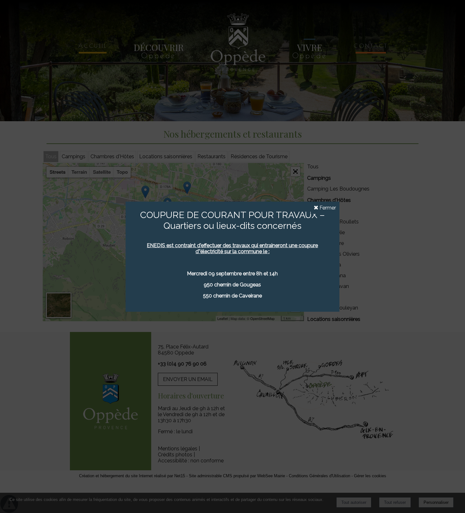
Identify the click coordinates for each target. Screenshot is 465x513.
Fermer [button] (327, 208)
